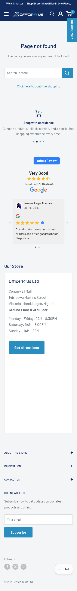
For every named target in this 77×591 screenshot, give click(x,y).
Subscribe (18, 532)
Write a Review (47, 161)
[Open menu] (6, 14)
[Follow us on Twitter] (15, 567)
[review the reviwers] (18, 217)
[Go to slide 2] (39, 247)
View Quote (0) (72, 29)
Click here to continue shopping (38, 86)
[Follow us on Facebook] (7, 567)
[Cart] (69, 13)
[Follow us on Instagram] (24, 567)
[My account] (60, 14)
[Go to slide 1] (35, 247)
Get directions (26, 347)
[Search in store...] (67, 73)
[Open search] (52, 14)
